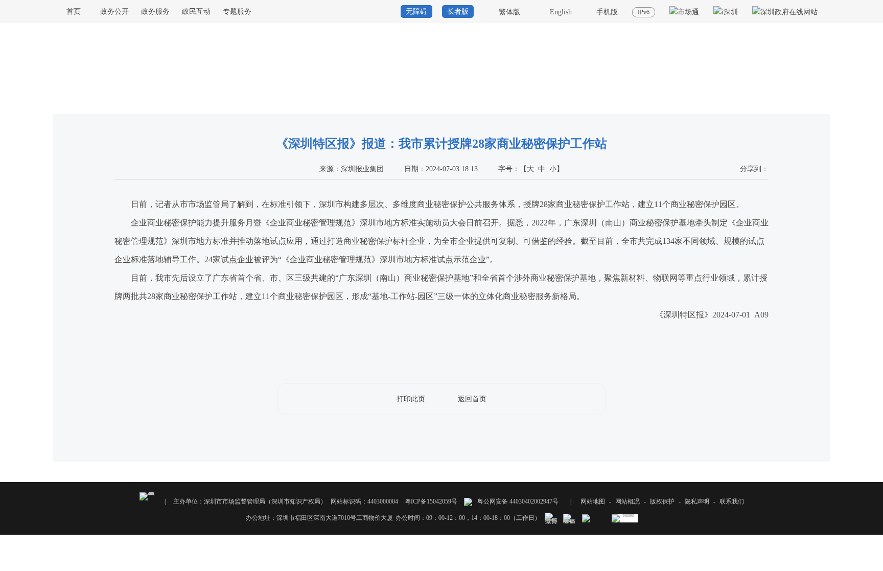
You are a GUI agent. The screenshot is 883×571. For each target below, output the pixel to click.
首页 (73, 11)
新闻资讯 (786, 104)
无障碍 (416, 11)
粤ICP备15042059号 (431, 501)
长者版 (458, 11)
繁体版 (509, 12)
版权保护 (662, 501)
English (561, 12)
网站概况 (627, 501)
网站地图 (592, 501)
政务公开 (114, 11)
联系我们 (731, 501)
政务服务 (155, 11)
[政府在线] (785, 12)
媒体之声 (817, 104)
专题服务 (237, 11)
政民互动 (196, 11)
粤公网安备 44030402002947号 (517, 501)
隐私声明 (697, 501)
